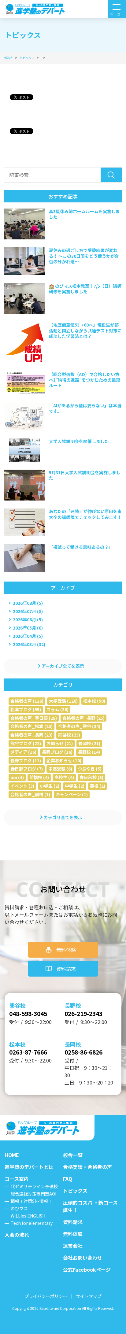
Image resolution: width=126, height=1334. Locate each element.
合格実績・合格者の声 (87, 1166)
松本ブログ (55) (25, 709)
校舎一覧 (73, 1154)
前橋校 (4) (39, 777)
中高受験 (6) (60, 769)
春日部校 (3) (91, 777)
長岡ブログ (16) (57, 752)
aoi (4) (17, 777)
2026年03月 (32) (29, 644)
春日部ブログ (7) (26, 769)
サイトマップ (89, 1296)
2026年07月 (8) (28, 611)
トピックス (75, 1190)
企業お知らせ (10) (63, 760)
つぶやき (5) (90, 769)
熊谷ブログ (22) (25, 743)
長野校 (73, 1005)
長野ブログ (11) (25, 760)
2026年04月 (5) (28, 636)
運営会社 (73, 1245)
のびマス (19, 1208)
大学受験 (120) (63, 701)
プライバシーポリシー (45, 1296)
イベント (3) (22, 786)
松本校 (17, 1044)
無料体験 (66, 949)
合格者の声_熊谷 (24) (79, 726)
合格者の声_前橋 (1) (30, 794)
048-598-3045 (28, 1013)
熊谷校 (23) (69, 735)
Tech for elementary (32, 1223)
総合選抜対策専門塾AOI (33, 1194)
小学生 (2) (49, 786)
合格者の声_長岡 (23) (31, 735)
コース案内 (17, 1178)
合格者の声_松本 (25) (31, 726)
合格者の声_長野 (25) (83, 718)
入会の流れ (17, 1234)
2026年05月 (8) (28, 628)
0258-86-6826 (83, 1052)
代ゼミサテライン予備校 (34, 1186)
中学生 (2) (74, 786)
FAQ (67, 1178)
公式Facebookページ (87, 1269)
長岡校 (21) (89, 743)
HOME (12, 1154)
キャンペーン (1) (72, 794)
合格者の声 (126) (26, 701)
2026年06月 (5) (28, 619)
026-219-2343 (83, 1013)
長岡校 (73, 1044)
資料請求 (66, 968)
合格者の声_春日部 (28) (33, 718)
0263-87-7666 (28, 1052)
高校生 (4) (64, 777)
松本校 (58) (94, 701)
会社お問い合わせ (82, 1257)
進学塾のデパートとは (29, 1166)
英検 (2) (97, 786)
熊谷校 (17, 1005)
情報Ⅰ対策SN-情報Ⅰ (31, 1201)
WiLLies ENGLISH (28, 1216)
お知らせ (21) (59, 743)
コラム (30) (57, 709)
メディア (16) (23, 752)
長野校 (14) (89, 752)
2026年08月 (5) (28, 603)
